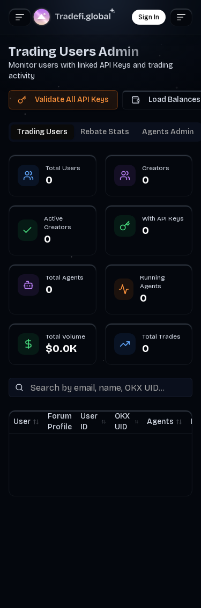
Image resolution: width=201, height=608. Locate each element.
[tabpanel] (100, 325)
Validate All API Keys (72, 99)
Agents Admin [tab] (167, 131)
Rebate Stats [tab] (104, 131)
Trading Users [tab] (42, 131)
